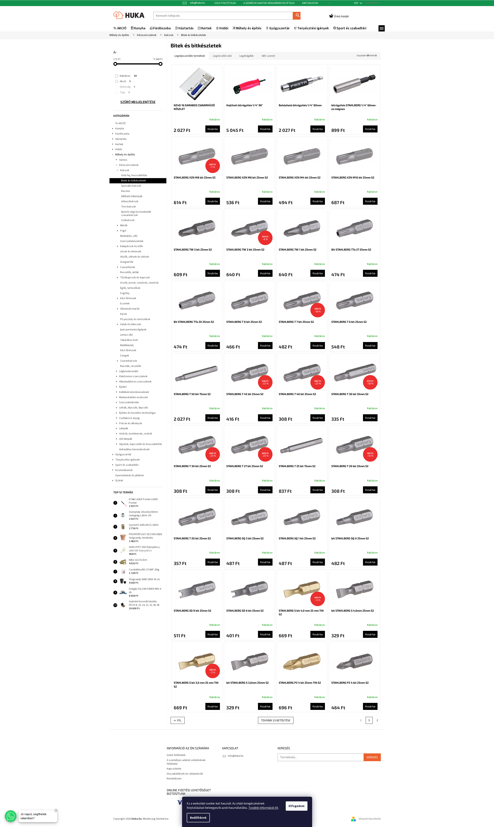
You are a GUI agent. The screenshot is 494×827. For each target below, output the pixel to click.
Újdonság (127, 87)
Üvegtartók (126, 262)
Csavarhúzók (127, 267)
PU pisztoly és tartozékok (135, 319)
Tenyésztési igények (127, 460)
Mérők (124, 225)
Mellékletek (127, 345)
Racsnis (125, 191)
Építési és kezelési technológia (137, 413)
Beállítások (198, 818)
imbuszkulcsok (129, 201)
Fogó (123, 231)
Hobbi (118, 149)
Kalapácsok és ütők (131, 246)
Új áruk (119, 480)
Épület (123, 387)
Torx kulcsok (128, 207)
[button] (10, 816)
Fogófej (124, 293)
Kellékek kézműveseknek (134, 392)
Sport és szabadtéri (127, 465)
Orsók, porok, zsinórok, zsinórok (139, 283)
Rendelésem (174, 779)
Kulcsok (124, 170)
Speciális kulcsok (131, 186)
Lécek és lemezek (130, 251)
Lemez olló (126, 335)
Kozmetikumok (124, 470)
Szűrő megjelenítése (137, 102)
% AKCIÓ (120, 123)
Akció (125, 81)
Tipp (125, 92)
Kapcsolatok (310, 3)
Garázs (123, 160)
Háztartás (121, 139)
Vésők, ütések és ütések (134, 257)
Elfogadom (297, 806)
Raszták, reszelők (130, 366)
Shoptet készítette (370, 819)
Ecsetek (125, 304)
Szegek (124, 356)
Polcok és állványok (130, 423)
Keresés (298, 15)
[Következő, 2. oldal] (369, 720)
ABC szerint (268, 56)
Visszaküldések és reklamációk (185, 774)
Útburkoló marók (130, 309)
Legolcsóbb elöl (222, 56)
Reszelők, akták (129, 272)
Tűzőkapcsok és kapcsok (135, 277)
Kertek (119, 144)
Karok (123, 314)
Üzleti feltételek (225, 3)
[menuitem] (119, 28)
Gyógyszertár (123, 454)
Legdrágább (247, 56)
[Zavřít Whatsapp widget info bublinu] (56, 810)
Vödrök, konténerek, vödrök (135, 434)
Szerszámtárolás (129, 402)
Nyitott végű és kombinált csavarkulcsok (136, 213)
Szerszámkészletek (131, 241)
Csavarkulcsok (128, 361)
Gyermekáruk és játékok (129, 475)
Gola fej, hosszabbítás (134, 175)
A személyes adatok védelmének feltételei (269, 3)
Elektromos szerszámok (133, 376)
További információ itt (263, 808)
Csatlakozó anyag (129, 418)
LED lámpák (125, 439)
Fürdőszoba (122, 134)
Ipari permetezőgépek (133, 330)
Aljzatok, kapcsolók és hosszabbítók (140, 444)
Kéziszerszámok (129, 165)
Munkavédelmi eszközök (133, 397)
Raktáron (128, 76)
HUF (356, 3)
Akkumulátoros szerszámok (135, 382)
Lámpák (123, 428)
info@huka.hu (235, 756)
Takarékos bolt (129, 340)
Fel (179, 720)
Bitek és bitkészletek (133, 181)
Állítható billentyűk (131, 196)
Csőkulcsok (128, 220)
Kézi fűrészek (128, 298)
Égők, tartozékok (130, 288)
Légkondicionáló (128, 371)
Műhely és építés (125, 155)
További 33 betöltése (275, 720)
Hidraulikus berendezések (134, 449)
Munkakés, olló (128, 236)
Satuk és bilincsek (130, 324)
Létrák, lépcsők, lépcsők (133, 408)
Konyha (119, 129)
